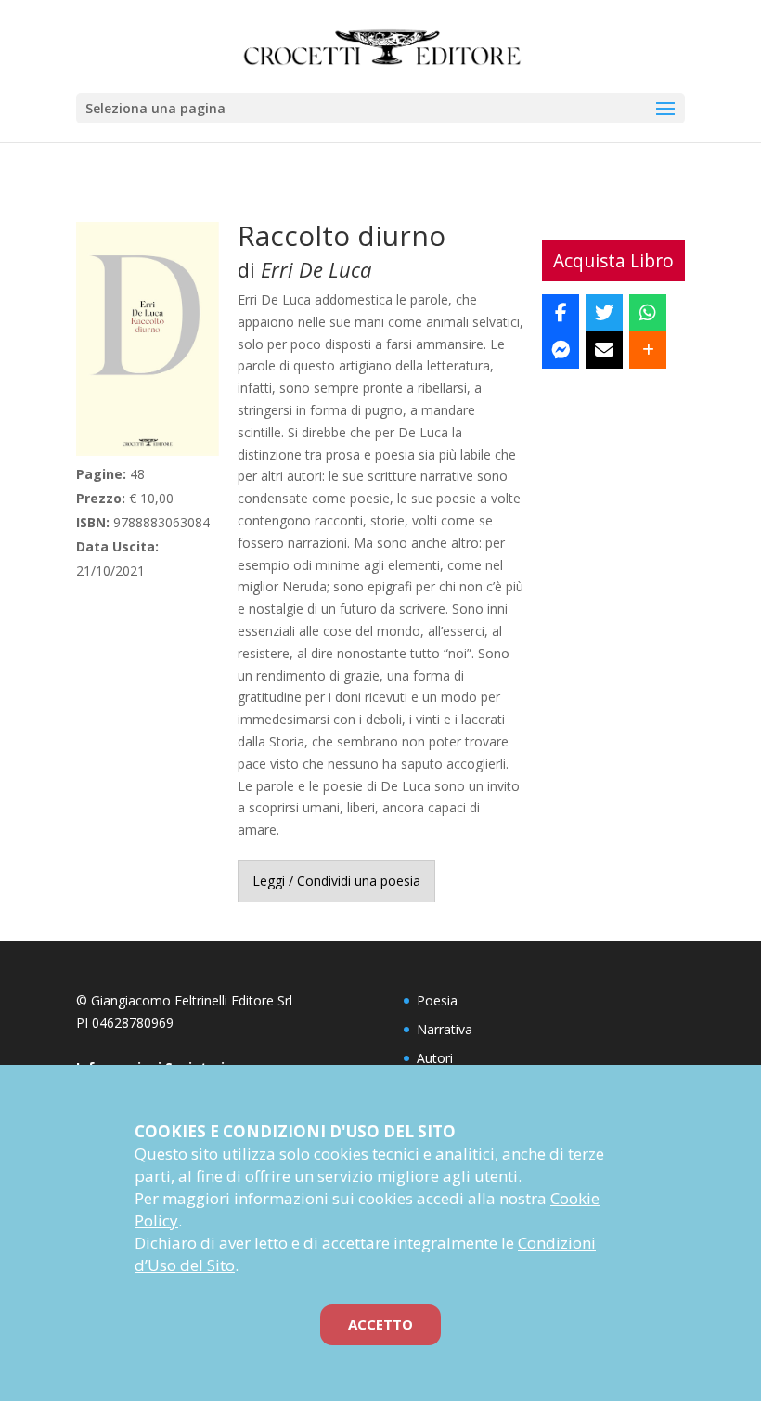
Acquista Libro (613, 260)
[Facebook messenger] (560, 350)
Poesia (437, 1000)
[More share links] (647, 350)
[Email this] (604, 350)
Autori (435, 1058)
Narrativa (444, 1029)
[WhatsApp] (647, 312)
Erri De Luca (316, 269)
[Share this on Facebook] (560, 312)
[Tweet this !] (604, 312)
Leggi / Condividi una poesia (336, 880)
